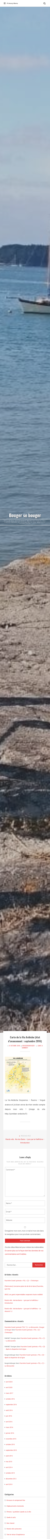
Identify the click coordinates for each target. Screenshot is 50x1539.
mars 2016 (9, 1427)
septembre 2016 (11, 1404)
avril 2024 (9, 1382)
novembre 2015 (11, 1439)
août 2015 (9, 1456)
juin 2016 (9, 1416)
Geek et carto (11, 1517)
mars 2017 (9, 1393)
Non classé (10, 1523)
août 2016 (9, 1410)
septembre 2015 (11, 1450)
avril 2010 (9, 1484)
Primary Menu (12, 3)
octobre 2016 (10, 1399)
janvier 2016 (10, 1433)
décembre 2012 (11, 1479)
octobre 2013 (10, 1473)
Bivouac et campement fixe (16, 1500)
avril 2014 (9, 1467)
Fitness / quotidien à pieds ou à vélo (19, 1512)
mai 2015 (9, 1462)
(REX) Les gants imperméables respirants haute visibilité (24, 1294)
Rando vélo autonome (14, 1529)
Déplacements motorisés (15, 1506)
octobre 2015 (10, 1444)
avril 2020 (9, 1387)
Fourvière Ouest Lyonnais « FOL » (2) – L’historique (21, 1281)
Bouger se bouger (25, 515)
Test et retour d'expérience (16, 1534)
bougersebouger (28, 1046)
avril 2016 (9, 1422)
